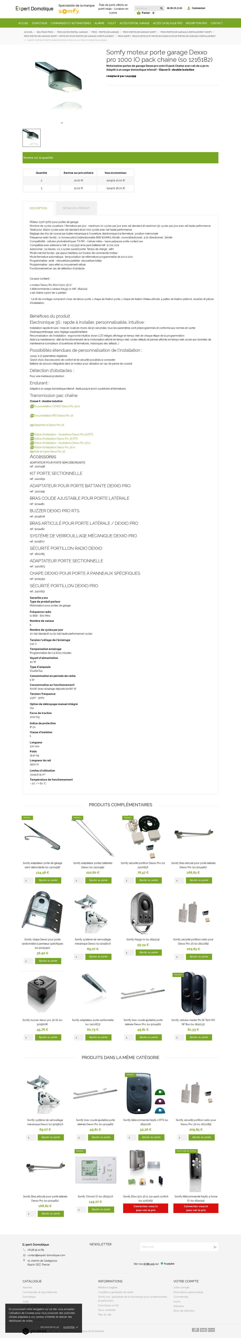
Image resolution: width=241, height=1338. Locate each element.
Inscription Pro (196, 23)
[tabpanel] (62, 87)
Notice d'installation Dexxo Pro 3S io (52, 447)
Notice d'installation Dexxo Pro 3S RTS (54, 438)
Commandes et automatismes (71, 23)
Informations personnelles (188, 1292)
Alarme (99, 23)
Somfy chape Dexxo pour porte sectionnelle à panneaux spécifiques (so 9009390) (42, 943)
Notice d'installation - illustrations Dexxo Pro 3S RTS (61, 434)
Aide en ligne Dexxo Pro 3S (47, 451)
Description (38, 208)
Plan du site (104, 1314)
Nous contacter (107, 1310)
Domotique (39, 23)
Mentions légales (108, 1287)
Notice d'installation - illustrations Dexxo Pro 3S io (60, 442)
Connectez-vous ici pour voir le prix (146, 1208)
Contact (217, 23)
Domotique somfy (108, 1305)
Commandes (180, 1296)
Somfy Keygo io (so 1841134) (143, 939)
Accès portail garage (134, 23)
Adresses (178, 1306)
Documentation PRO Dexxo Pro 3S (51, 415)
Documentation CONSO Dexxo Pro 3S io (55, 406)
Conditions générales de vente (115, 1292)
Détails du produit (76, 208)
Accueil (23, 23)
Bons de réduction (184, 1310)
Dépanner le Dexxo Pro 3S (47, 425)
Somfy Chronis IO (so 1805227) (95, 1196)
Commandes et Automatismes (40, 1292)
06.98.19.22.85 (174, 8)
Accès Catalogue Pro (167, 23)
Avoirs (176, 1301)
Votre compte (186, 1281)
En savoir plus (50, 1327)
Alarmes (27, 1287)
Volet (112, 23)
